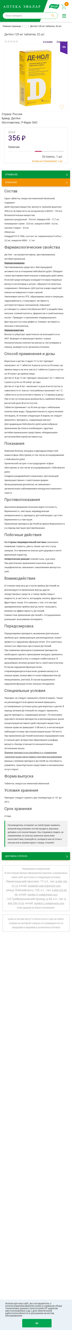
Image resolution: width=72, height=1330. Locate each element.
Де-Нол (15, 118)
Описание (11, 182)
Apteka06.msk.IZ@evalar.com (44, 885)
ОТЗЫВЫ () (11, 174)
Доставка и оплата (16, 856)
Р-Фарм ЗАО (29, 122)
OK (36, 1323)
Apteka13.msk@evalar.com (42, 894)
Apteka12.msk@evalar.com (49, 903)
